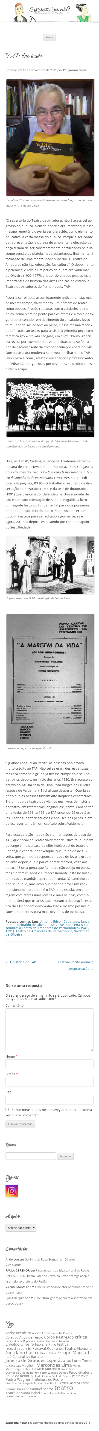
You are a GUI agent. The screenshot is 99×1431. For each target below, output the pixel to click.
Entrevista (62, 1341)
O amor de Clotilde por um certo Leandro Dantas (37, 1372)
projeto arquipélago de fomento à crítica (30, 1383)
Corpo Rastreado (59, 1337)
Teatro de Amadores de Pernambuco (44, 931)
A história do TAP (21, 962)
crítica (81, 1337)
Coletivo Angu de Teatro (24, 1337)
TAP (53, 924)
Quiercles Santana (67, 1383)
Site (8, 1092)
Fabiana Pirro (45, 1344)
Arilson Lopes (41, 1333)
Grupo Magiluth (74, 1352)
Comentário (14, 1005)
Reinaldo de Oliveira (33, 924)
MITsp (77, 1365)
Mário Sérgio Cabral (18, 1369)
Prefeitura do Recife (47, 1379)
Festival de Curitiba (19, 1349)
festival (63, 1344)
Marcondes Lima (54, 1365)
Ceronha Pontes (61, 1333)
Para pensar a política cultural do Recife (62, 1270)
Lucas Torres (82, 1360)
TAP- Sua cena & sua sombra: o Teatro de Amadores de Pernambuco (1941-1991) (48, 927)
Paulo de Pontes (61, 1376)
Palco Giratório (81, 1372)
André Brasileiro (18, 1332)
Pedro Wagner (18, 1379)
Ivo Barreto (34, 1356)
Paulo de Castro (40, 1376)
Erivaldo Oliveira (20, 1344)
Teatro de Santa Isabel (23, 1393)
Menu (49, 37)
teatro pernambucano (21, 1396)
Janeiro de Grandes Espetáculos (38, 1360)
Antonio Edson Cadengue (59, 921)
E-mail (12, 1074)
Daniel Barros (46, 1341)
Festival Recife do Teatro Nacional (62, 1348)
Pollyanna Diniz (74, 70)
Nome (11, 1056)
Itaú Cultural (15, 1356)
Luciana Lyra (13, 1365)
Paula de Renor (17, 1375)
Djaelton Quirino (17, 1298)
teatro (63, 1387)
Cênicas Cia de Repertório (21, 1341)
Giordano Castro (22, 1352)
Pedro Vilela (80, 1376)
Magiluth (28, 1365)
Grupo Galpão (48, 1353)
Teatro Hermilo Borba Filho (58, 1393)
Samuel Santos (41, 1388)
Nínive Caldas (66, 1369)
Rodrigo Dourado (17, 1389)
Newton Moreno (44, 1369)
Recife (85, 1383)
